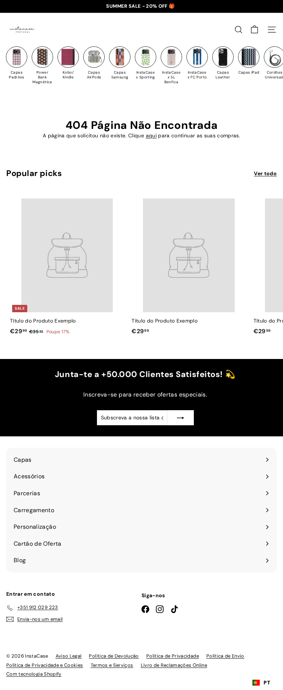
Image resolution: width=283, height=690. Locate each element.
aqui (151, 135)
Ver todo (265, 173)
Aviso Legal (69, 656)
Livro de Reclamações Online (174, 665)
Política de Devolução (114, 656)
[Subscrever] (180, 417)
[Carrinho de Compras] (254, 30)
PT (266, 682)
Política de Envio (225, 656)
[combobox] (261, 682)
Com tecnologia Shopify (34, 674)
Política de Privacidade (172, 656)
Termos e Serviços (112, 665)
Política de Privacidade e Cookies (44, 665)
